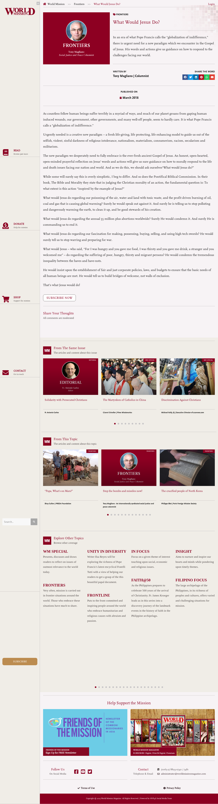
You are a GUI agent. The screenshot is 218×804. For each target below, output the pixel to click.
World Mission (56, 4)
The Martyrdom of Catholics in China (124, 399)
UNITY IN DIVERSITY (106, 551)
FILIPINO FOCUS (191, 580)
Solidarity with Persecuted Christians (66, 399)
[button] (185, 77)
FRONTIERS (54, 585)
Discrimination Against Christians (181, 399)
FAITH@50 (140, 580)
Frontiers (79, 4)
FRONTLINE (98, 595)
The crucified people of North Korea (182, 491)
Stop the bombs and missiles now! (122, 491)
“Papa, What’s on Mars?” (59, 491)
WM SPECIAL (55, 551)
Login (211, 4)
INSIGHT (184, 551)
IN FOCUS (140, 551)
